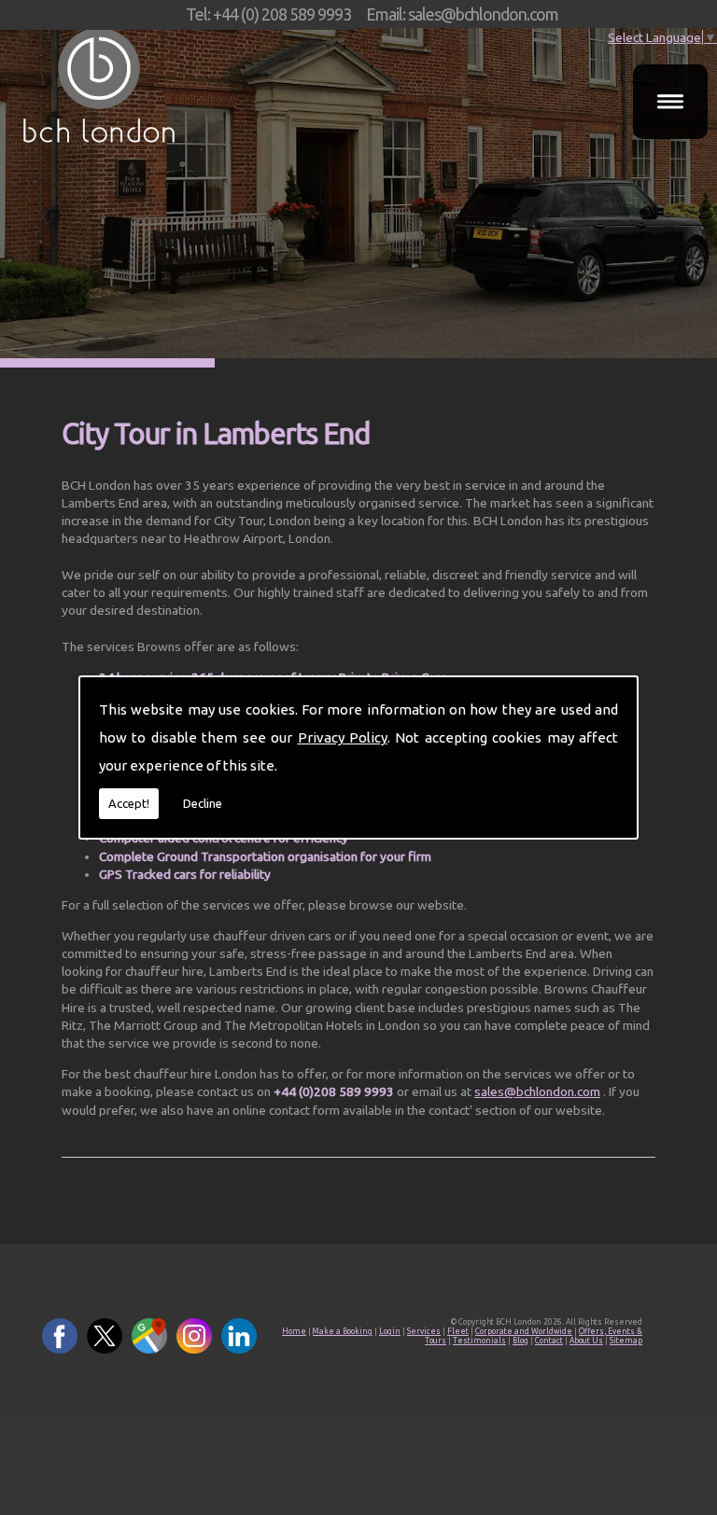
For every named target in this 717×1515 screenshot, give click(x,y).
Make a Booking (343, 1331)
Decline (202, 803)
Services (424, 1331)
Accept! (128, 803)
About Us (586, 1340)
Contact (549, 1340)
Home (294, 1331)
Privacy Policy (342, 737)
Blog (520, 1340)
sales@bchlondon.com (537, 1091)
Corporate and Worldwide (523, 1331)
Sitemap (626, 1340)
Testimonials (479, 1340)
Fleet (458, 1331)
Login (390, 1331)
